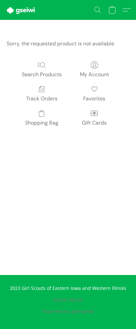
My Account (94, 74)
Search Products (42, 74)
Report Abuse (68, 300)
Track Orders (41, 98)
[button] (21, 10)
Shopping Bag (41, 122)
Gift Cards (94, 122)
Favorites (94, 98)
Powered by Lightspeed (68, 311)
